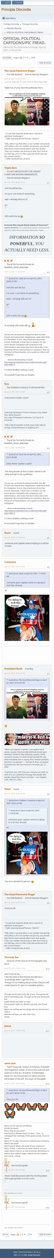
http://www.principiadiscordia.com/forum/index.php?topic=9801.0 (25, 363)
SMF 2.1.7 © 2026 (20, 1255)
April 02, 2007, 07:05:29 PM (14, 79)
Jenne (7, 1026)
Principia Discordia (16, 9)
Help (15, 1252)
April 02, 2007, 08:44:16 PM (14, 182)
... (30, 57)
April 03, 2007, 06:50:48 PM (14, 793)
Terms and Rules (25, 1252)
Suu (6, 383)
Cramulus (10, 562)
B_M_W (8, 260)
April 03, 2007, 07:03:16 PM (14, 968)
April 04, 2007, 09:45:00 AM (14, 1207)
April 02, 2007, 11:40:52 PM (14, 272)
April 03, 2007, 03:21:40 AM (14, 392)
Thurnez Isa (11, 957)
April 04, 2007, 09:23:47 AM (14, 1170)
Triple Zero (10, 167)
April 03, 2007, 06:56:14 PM (14, 902)
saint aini (10, 1063)
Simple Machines (34, 1255)
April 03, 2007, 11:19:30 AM (14, 537)
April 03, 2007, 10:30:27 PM (14, 1030)
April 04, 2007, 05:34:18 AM (14, 1083)
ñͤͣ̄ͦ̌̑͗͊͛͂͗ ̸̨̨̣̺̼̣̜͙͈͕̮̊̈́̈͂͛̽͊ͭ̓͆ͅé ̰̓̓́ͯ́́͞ (6, 1165)
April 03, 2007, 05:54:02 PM (14, 673)
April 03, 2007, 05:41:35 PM (14, 566)
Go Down (7, 58)
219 (33, 57)
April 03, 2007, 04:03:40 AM (14, 448)
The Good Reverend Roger (19, 70)
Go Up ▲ (37, 1252)
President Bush (13, 668)
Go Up (5, 1234)
